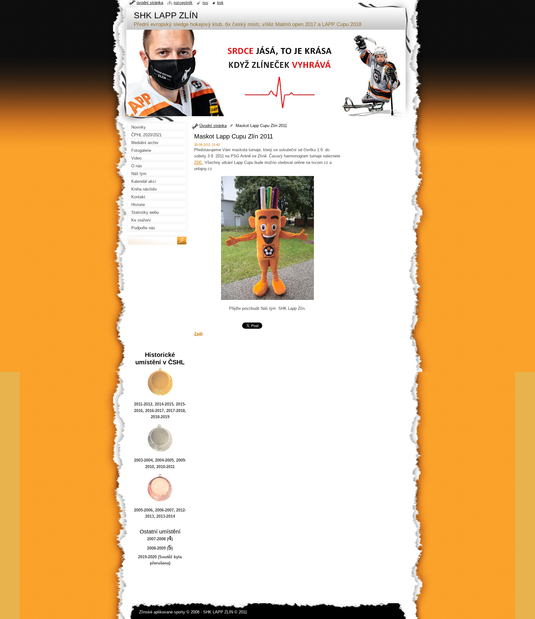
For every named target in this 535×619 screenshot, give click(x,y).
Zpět (198, 333)
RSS (205, 2)
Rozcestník (183, 2)
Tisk (220, 2)
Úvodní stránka (213, 125)
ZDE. (198, 162)
